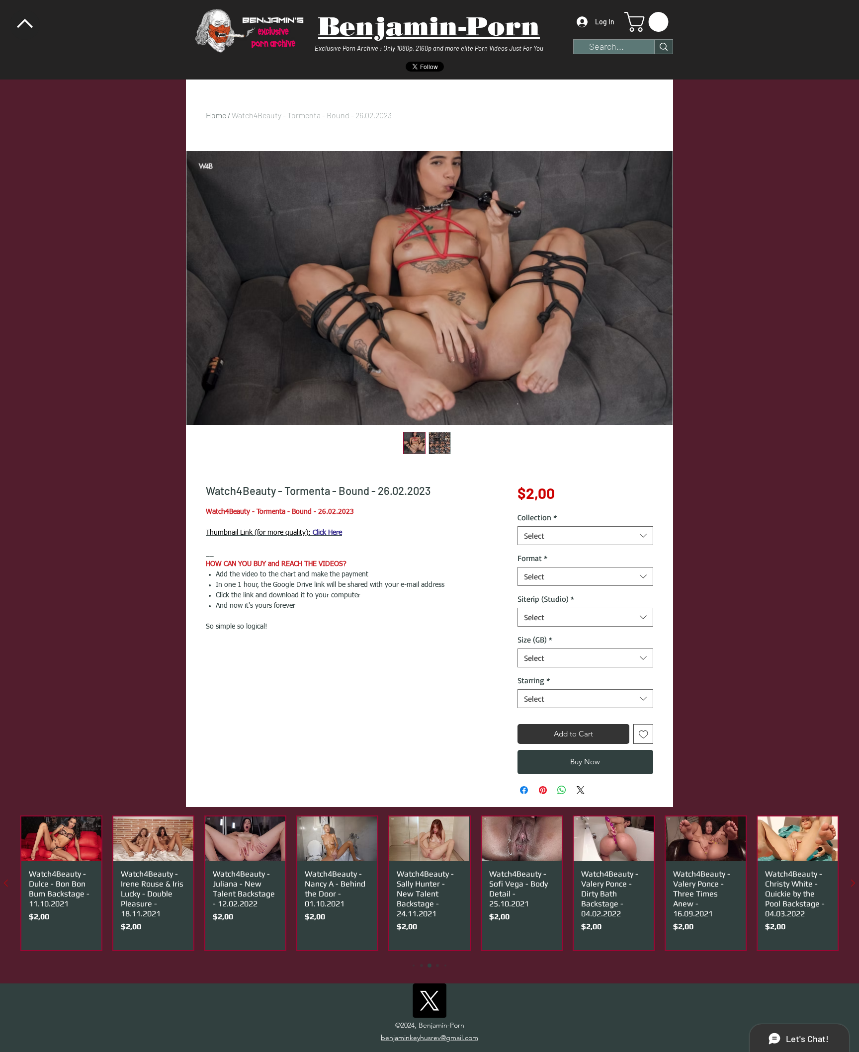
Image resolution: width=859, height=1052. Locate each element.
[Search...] (663, 47)
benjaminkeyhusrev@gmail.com (429, 1037)
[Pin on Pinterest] (543, 790)
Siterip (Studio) (545, 599)
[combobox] (585, 535)
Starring (533, 680)
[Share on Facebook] (524, 790)
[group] (429, 883)
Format (532, 558)
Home (216, 115)
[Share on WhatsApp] (562, 790)
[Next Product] (853, 883)
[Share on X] (581, 790)
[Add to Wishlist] (643, 734)
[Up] (25, 25)
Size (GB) (534, 640)
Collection (537, 517)
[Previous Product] (6, 883)
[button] (648, 22)
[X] (429, 1000)
